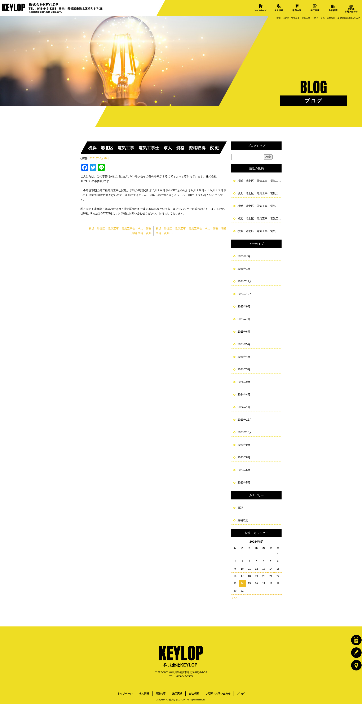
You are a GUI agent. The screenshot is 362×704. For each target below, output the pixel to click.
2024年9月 (244, 382)
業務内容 (297, 7)
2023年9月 (244, 444)
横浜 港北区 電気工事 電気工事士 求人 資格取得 (260, 180)
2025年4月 (244, 356)
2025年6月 (244, 331)
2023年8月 (244, 457)
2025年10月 (245, 294)
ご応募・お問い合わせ (351, 7)
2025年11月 (245, 281)
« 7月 (234, 597)
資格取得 (243, 520)
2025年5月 (244, 344)
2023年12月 (245, 419)
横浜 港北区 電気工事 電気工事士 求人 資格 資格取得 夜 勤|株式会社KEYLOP (318, 18)
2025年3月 (244, 369)
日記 (240, 507)
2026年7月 (244, 256)
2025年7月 (244, 319)
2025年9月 (244, 306)
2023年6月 (244, 470)
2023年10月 (245, 432)
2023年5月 (244, 482)
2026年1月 (244, 268)
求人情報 (279, 7)
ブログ (240, 693)
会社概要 (333, 7)
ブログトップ (256, 145)
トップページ (261, 7)
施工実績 (315, 7)
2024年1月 (244, 407)
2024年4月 (244, 394)
